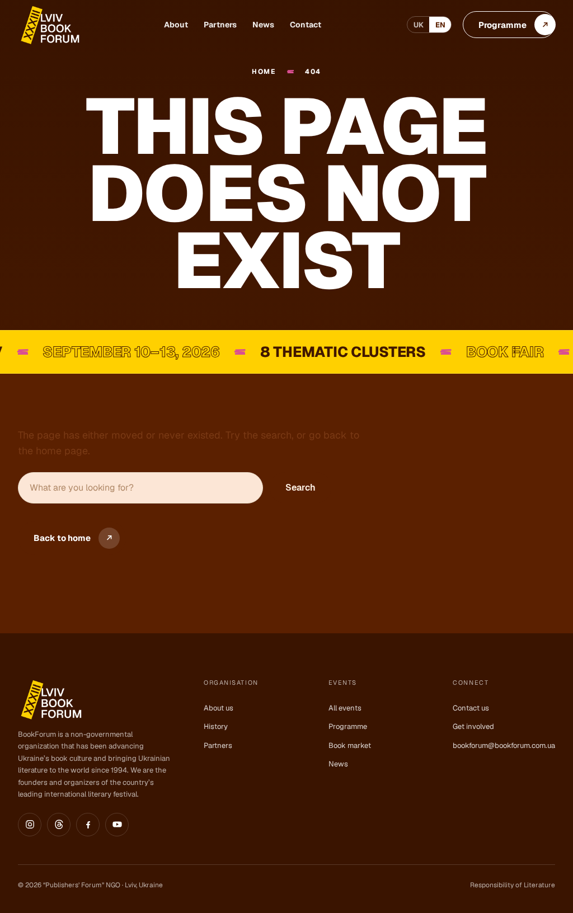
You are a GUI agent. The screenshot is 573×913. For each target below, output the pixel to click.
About (176, 25)
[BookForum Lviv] (49, 25)
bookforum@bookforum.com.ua (504, 745)
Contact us (471, 708)
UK (419, 25)
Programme (347, 726)
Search (300, 487)
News (263, 25)
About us (218, 708)
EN (440, 25)
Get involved (473, 726)
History (216, 726)
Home (264, 72)
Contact (305, 25)
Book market (349, 745)
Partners (220, 25)
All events (344, 708)
